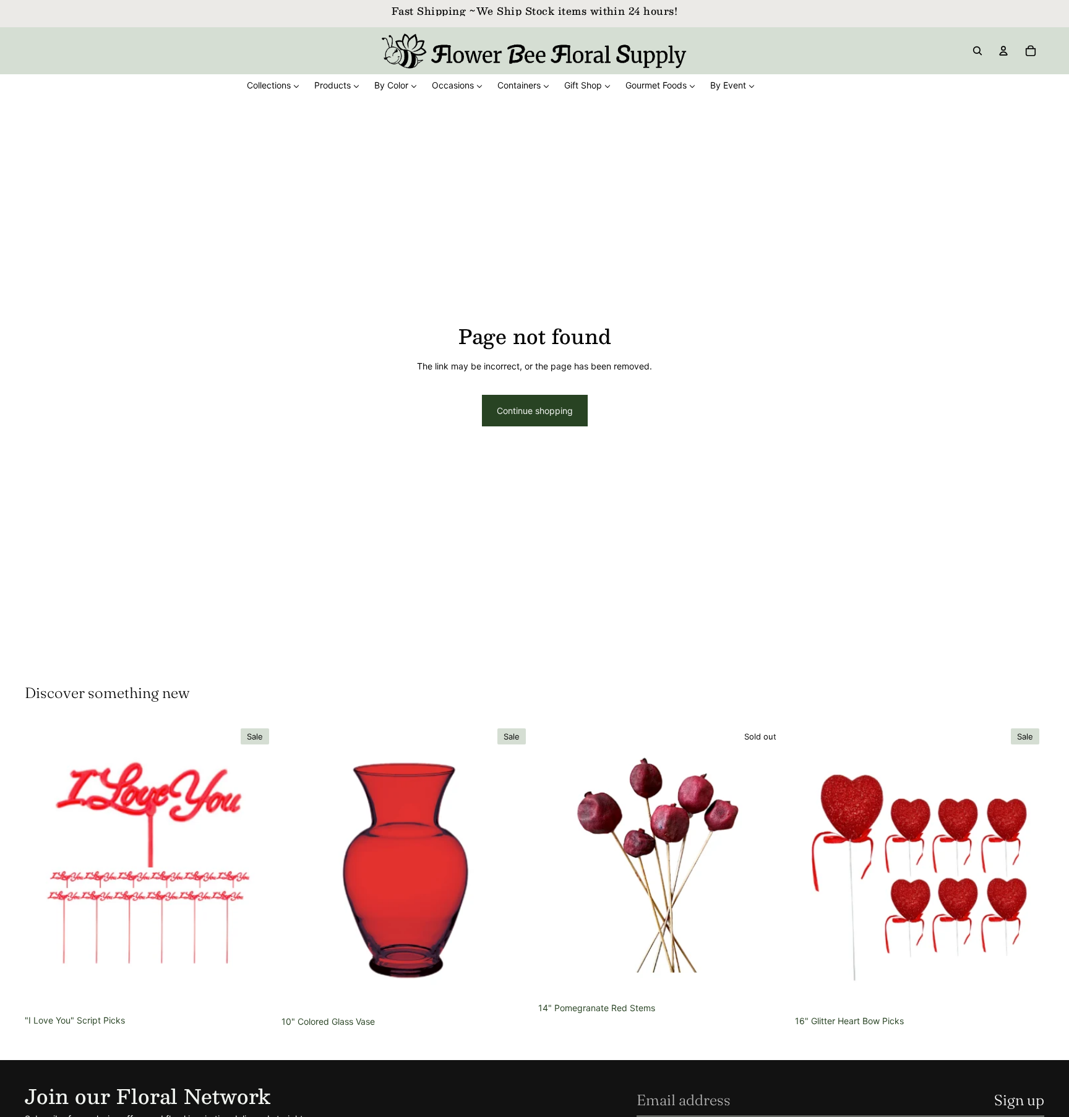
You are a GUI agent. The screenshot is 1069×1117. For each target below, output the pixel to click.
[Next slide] (255, 866)
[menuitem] (273, 85)
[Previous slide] (43, 866)
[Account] (1003, 50)
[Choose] (511, 992)
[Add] (255, 990)
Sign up (1019, 1100)
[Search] (977, 50)
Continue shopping (535, 410)
